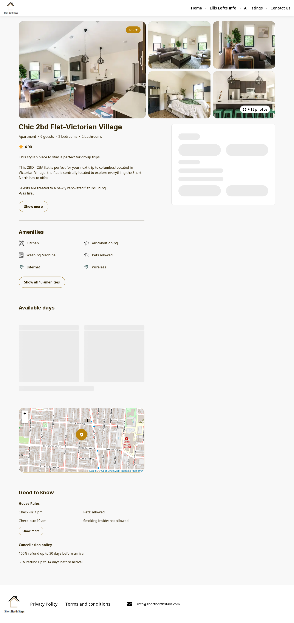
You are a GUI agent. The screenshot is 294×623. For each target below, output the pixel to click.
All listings (253, 8)
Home (196, 8)
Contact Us (281, 8)
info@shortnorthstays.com (158, 604)
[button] (87, 445)
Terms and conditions (87, 604)
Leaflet (93, 470)
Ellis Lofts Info (223, 8)
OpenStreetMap (110, 470)
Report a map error (132, 470)
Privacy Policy (43, 604)
